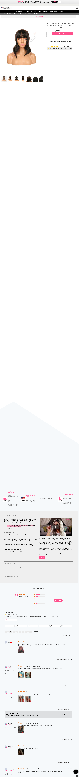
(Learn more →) (37, 2)
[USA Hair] (6, 8)
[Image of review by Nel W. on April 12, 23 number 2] (28, 675)
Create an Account (74, 5)
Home (5, 13)
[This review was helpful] (68, 659)
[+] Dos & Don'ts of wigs (12, 576)
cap (26, 631)
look (14, 631)
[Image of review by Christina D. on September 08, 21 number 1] (21, 752)
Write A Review (58, 600)
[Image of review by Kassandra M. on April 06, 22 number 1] (21, 699)
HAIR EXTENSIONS (35, 11)
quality (10, 631)
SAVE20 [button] (54, 1)
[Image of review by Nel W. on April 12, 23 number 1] (21, 675)
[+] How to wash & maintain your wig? (17, 568)
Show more (35, 631)
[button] (41, 22)
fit (17, 631)
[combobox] (38, 8)
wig (23, 631)
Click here (66, 553)
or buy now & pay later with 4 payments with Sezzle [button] (60, 41)
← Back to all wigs (5, 19)
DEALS (56, 11)
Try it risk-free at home (38, 16)
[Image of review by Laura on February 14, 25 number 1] (21, 649)
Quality (70, 48)
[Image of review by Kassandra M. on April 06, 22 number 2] (28, 699)
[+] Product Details (11, 563)
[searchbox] (9, 626)
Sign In (67, 5)
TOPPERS (45, 11)
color (6, 631)
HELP (61, 11)
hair (20, 631)
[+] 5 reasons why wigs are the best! (16, 572)
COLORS (26, 11)
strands (30, 631)
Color (66, 48)
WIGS (51, 11)
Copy (59, 1)
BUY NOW (42, 557)
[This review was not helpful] (71, 659)
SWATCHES (19, 11)
